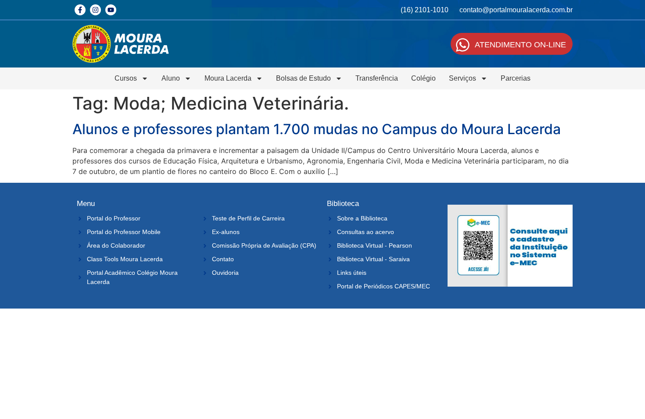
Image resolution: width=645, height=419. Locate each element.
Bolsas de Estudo (303, 78)
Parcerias (515, 78)
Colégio (423, 78)
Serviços (462, 78)
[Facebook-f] (80, 9)
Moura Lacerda (227, 78)
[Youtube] (110, 9)
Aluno (170, 78)
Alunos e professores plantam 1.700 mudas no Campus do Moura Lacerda (316, 129)
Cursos (126, 78)
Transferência (376, 78)
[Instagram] (95, 9)
